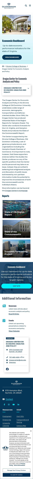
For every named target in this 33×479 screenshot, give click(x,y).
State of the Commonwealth (14, 222)
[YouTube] (14, 404)
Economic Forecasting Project (15, 241)
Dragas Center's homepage (16, 191)
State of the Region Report (14, 202)
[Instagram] (9, 404)
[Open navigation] (30, 5)
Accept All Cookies (16, 475)
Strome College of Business (16, 66)
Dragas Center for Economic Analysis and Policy (15, 90)
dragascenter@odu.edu (17, 360)
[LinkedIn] (18, 404)
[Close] (31, 431)
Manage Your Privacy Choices (16, 470)
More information (19, 465)
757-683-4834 (14, 357)
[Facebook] (4, 404)
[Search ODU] (26, 5)
